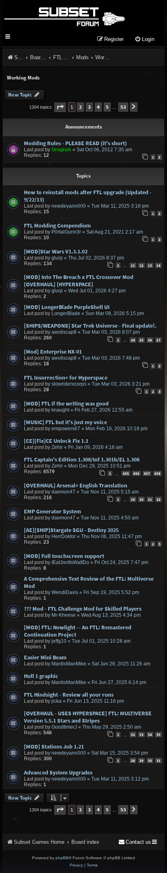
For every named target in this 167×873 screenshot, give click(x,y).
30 (150, 760)
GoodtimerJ (64, 727)
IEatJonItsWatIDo (70, 562)
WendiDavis (64, 592)
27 (158, 340)
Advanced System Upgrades (58, 772)
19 (133, 499)
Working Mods (23, 77)
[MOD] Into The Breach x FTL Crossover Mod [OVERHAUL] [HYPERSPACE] (78, 280)
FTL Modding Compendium (57, 225)
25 (141, 340)
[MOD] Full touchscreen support (64, 556)
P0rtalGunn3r (66, 232)
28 (133, 760)
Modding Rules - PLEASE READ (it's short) (75, 143)
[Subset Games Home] (64, 15)
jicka (56, 701)
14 (158, 265)
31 (158, 760)
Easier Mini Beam (45, 657)
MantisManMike (68, 664)
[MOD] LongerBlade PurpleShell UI (66, 307)
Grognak (61, 149)
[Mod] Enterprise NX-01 (53, 351)
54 (150, 734)
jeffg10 (58, 641)
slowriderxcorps (68, 384)
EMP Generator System (52, 511)
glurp (57, 258)
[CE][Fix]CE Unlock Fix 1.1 (56, 440)
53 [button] (123, 106)
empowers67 (65, 428)
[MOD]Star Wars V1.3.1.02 (56, 251)
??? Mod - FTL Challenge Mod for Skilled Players (82, 608)
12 (141, 265)
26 (150, 340)
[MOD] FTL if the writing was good (66, 403)
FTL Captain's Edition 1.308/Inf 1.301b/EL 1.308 (81, 459)
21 (150, 499)
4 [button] (98, 106)
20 (141, 499)
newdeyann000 (68, 206)
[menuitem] (144, 39)
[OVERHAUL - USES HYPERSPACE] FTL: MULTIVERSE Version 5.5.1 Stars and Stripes (88, 717)
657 (147, 473)
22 (158, 499)
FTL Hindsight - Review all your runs (68, 694)
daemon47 (63, 492)
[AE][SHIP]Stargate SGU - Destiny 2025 (71, 530)
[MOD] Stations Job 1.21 (54, 746)
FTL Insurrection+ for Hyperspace (65, 377)
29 (141, 760)
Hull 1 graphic (41, 676)
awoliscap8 (64, 332)
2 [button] (80, 106)
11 (133, 265)
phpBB (62, 858)
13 (150, 265)
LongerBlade (65, 313)
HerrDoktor (63, 536)
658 (157, 473)
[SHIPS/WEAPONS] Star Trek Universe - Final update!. (90, 325)
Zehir (57, 447)
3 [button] (89, 106)
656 (136, 473)
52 (133, 734)
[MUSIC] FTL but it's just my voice (65, 422)
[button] (60, 107)
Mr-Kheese (63, 615)
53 (141, 734)
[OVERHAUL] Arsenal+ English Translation (75, 485)
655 (126, 473)
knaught (60, 410)
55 (158, 734)
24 (133, 340)
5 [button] (107, 106)
